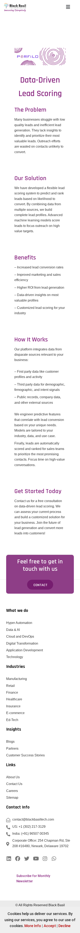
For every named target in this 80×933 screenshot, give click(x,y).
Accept (50, 926)
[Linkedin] (8, 858)
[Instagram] (44, 858)
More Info (32, 926)
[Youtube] (35, 858)
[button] (67, 7)
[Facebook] (17, 858)
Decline (64, 926)
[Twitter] (26, 858)
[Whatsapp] (53, 858)
